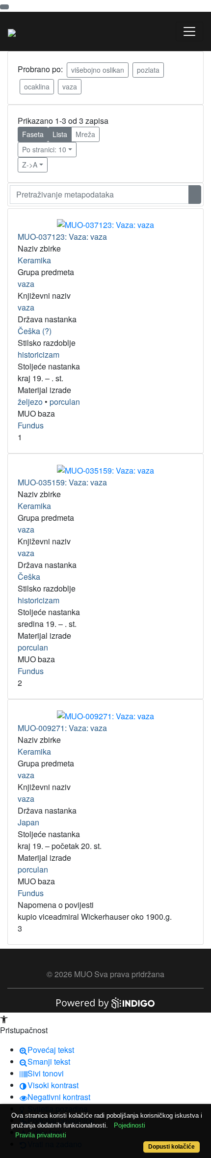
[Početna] (12, 31)
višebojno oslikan (97, 70)
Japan (28, 822)
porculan (65, 401)
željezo (30, 401)
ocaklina (37, 86)
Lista (60, 134)
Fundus (31, 425)
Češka (29, 576)
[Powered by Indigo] (105, 1002)
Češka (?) (35, 331)
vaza (69, 86)
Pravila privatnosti (40, 1135)
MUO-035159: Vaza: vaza (62, 482)
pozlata (148, 70)
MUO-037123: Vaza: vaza (62, 236)
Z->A (29, 164)
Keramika (34, 260)
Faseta (33, 134)
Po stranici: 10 (44, 149)
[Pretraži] (194, 194)
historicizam (38, 354)
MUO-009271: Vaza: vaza (62, 728)
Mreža (85, 134)
